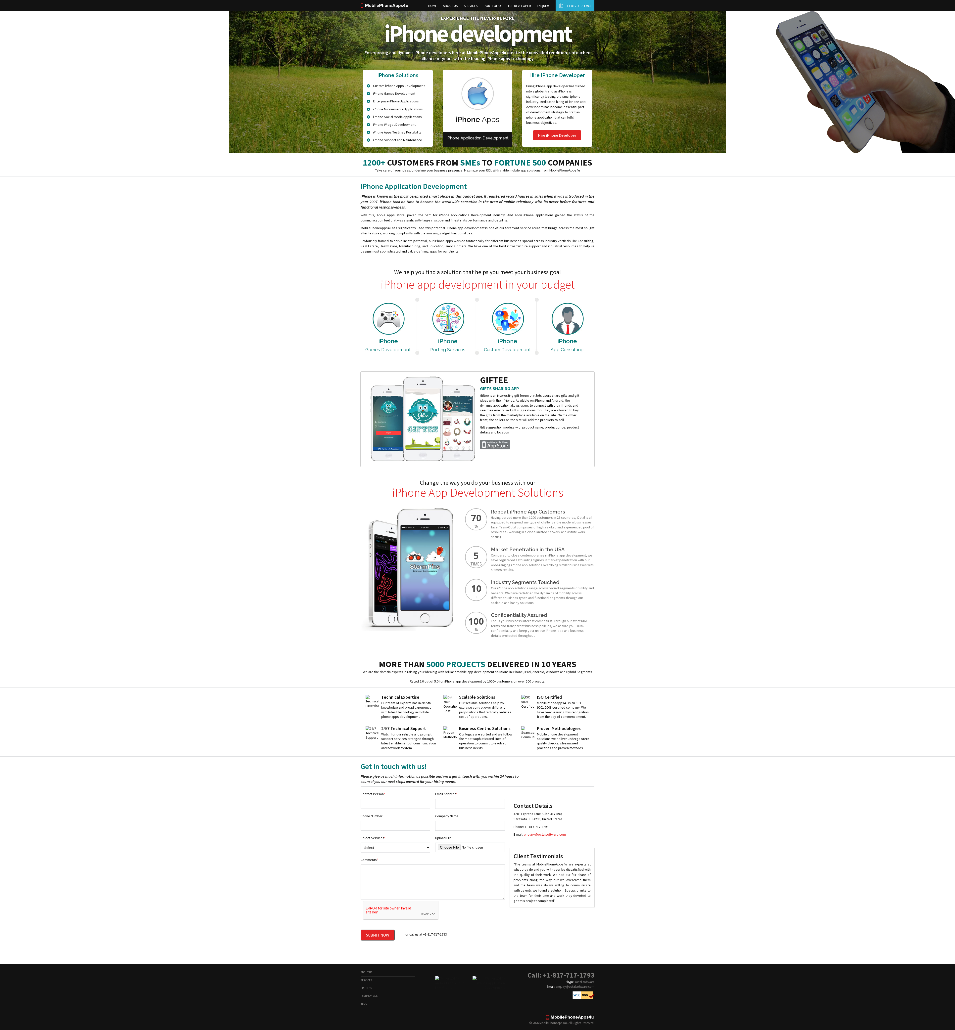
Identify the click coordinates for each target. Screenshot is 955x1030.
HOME (432, 5)
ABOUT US (450, 5)
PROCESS (366, 988)
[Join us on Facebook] (373, 1020)
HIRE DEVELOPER (519, 5)
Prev (365, 420)
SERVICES (471, 5)
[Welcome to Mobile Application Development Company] (385, 6)
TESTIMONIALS (369, 995)
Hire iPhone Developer (557, 135)
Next (590, 420)
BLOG (364, 1003)
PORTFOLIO (492, 5)
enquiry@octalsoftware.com (545, 834)
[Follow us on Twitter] (406, 1020)
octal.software (584, 982)
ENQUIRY (543, 5)
